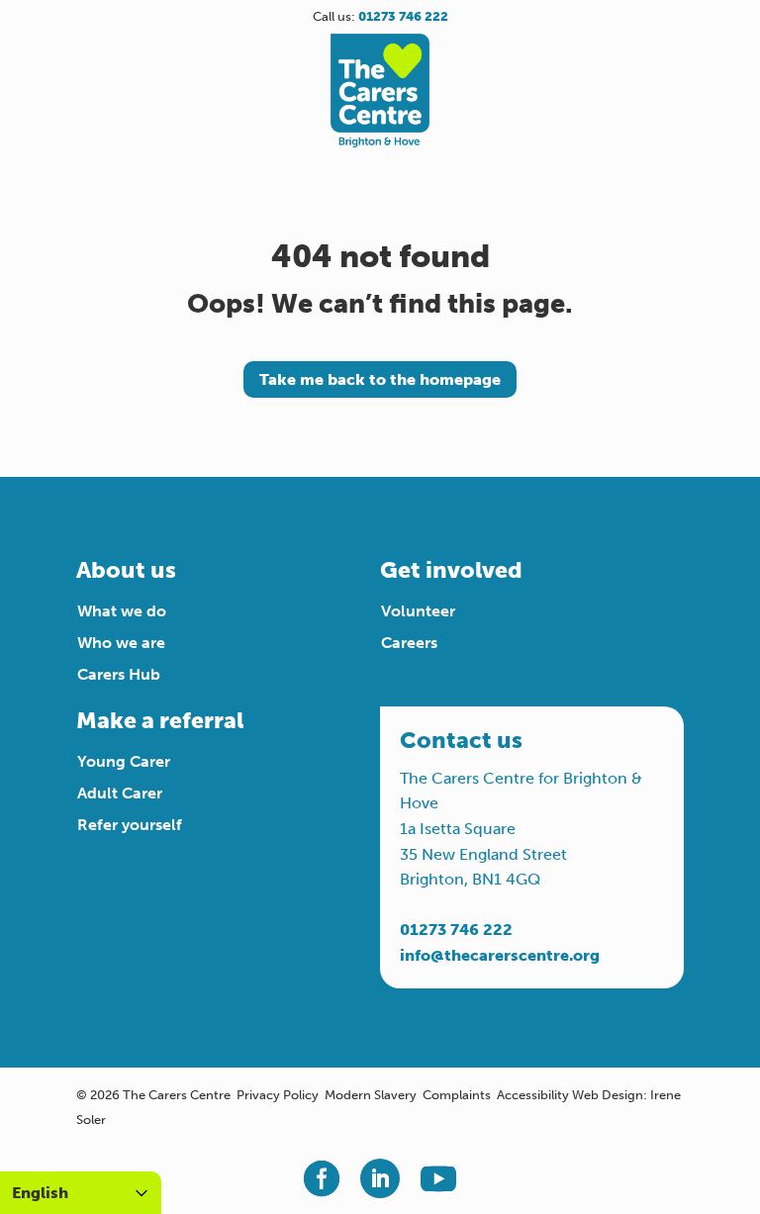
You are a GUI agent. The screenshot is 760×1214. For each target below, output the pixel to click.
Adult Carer (119, 793)
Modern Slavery (371, 1094)
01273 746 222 (456, 929)
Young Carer (123, 761)
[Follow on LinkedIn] (380, 1178)
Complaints (457, 1094)
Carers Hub (118, 674)
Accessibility (533, 1094)
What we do (121, 611)
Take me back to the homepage (380, 379)
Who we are (121, 642)
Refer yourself (129, 824)
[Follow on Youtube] (438, 1178)
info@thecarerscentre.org (500, 955)
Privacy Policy (278, 1094)
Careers (409, 642)
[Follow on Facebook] (321, 1178)
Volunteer (418, 611)
